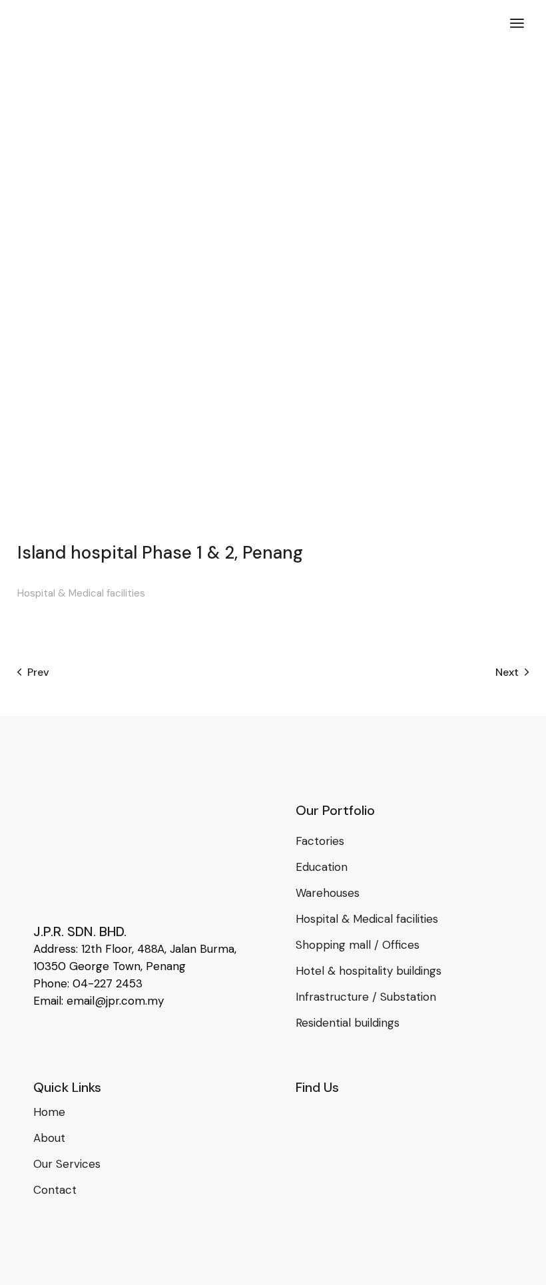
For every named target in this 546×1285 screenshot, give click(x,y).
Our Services (67, 1163)
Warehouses (328, 893)
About (49, 1138)
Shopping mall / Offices (357, 944)
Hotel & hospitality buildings (368, 970)
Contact (55, 1189)
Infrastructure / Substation (366, 996)
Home (49, 1112)
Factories (320, 841)
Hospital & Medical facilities (81, 593)
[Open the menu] (517, 23)
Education (322, 867)
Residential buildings (348, 1022)
